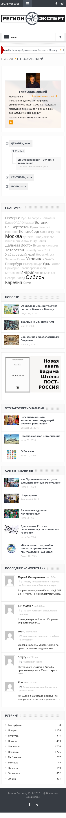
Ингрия (27, 272)
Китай (29, 250)
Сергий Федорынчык (31, 577)
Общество (13, 746)
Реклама (13, 762)
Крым (34, 227)
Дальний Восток (18, 245)
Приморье (12, 268)
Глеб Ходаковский (33, 92)
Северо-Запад (15, 278)
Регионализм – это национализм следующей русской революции (37, 420)
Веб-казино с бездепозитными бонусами (40, 338)
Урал (47, 263)
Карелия (13, 282)
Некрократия (29, 495)
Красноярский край (33, 268)
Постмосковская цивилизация (40, 436)
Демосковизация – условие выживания (36, 161)
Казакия (49, 273)
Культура (13, 735)
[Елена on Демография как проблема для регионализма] (9, 686)
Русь (24, 218)
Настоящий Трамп (32, 661)
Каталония (12, 273)
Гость (21, 631)
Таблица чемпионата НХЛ (37, 321)
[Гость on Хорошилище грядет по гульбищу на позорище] (9, 635)
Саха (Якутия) (50, 232)
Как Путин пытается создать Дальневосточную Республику (40, 481)
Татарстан (14, 249)
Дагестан (29, 237)
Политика (13, 752)
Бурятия (39, 245)
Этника (12, 778)
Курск (9, 223)
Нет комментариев (38, 166)
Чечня (39, 273)
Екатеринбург (32, 264)
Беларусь (34, 218)
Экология (13, 768)
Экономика (14, 773)
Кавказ (29, 223)
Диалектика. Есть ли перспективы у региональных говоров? (40, 529)
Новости (12, 741)
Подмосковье (45, 237)
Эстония (42, 222)
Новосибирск (45, 255)
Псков (21, 259)
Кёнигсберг (29, 231)
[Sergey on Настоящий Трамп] (9, 660)
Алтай (25, 241)
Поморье (12, 217)
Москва (13, 236)
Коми (27, 282)
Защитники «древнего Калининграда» (35, 512)
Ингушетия (38, 241)
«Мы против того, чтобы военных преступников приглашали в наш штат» (37, 548)
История (12, 730)
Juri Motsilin (25, 606)
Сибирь (35, 277)
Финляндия (13, 241)
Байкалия (48, 218)
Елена (22, 682)
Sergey (22, 657)
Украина (34, 259)
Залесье (10, 259)
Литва (56, 264)
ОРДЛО (18, 223)
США (47, 250)
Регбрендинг (15, 757)
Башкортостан (17, 226)
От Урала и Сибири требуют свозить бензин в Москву (39, 307)
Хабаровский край (20, 254)
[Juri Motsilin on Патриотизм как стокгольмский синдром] (9, 609)
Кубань (38, 250)
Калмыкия (52, 245)
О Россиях (27, 451)
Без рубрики (14, 725)
